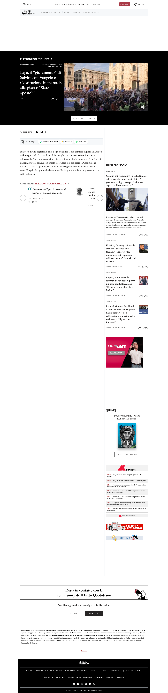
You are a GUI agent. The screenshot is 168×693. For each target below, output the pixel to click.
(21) (36, 201)
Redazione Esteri (114, 267)
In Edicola (57, 4)
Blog (63, 4)
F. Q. (22, 99)
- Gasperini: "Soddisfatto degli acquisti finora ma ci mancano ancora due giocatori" (126, 503)
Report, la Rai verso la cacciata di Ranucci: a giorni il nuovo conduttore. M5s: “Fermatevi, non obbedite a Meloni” (120, 284)
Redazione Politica (115, 296)
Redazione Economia (116, 235)
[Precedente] (23, 198)
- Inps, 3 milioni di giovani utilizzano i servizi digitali (126, 481)
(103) (146, 267)
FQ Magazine (79, 4)
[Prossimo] (100, 198)
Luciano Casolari (35, 199)
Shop (87, 4)
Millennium (70, 4)
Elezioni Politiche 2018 (36, 59)
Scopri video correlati (84, 118)
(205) (60, 98)
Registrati (94, 613)
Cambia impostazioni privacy (75, 671)
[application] (106, 87)
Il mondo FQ (95, 4)
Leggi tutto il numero (127, 455)
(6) (147, 235)
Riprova (84, 651)
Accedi (73, 613)
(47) (146, 328)
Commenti (27, 132)
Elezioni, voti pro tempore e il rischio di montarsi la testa (49, 191)
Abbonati (124, 4)
